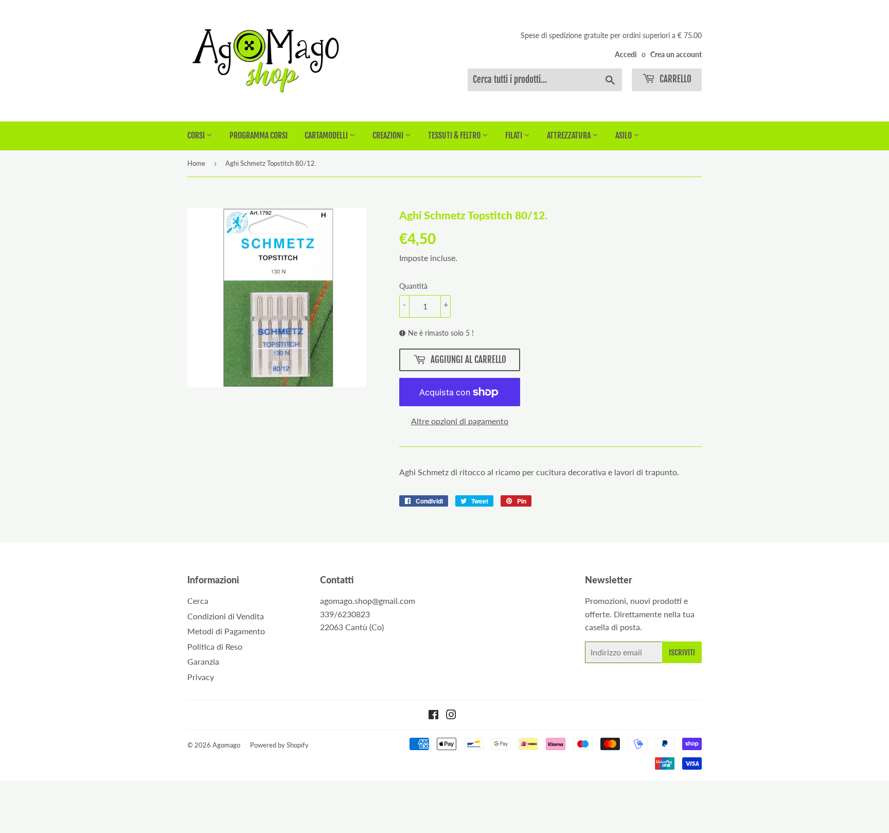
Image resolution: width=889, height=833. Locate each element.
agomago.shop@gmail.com (367, 600)
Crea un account (676, 54)
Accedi (626, 54)
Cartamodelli (327, 135)
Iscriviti (682, 652)
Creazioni (388, 135)
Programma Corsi (258, 135)
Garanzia (203, 661)
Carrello (674, 79)
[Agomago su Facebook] (433, 715)
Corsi (196, 135)
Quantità (413, 286)
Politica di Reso (214, 646)
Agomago (226, 745)
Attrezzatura (569, 135)
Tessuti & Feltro (455, 135)
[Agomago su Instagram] (451, 715)
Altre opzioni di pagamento (459, 421)
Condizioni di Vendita (225, 616)
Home (196, 163)
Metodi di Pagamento (226, 631)
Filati (514, 135)
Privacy (200, 677)
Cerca (197, 600)
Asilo (624, 135)
